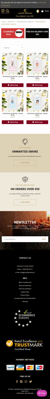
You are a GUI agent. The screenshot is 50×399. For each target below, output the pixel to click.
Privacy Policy (25, 295)
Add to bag (14, 85)
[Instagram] (26, 381)
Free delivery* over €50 (25, 16)
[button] (12, 47)
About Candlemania (25, 282)
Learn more (42, 2)
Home (3, 22)
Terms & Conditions (25, 289)
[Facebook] (17, 381)
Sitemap (25, 301)
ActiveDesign (29, 393)
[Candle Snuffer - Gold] (19, 33)
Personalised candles (25, 22)
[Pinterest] (21, 381)
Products (11, 22)
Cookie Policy (25, 292)
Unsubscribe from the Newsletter (25, 298)
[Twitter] (30, 381)
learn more (25, 163)
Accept (6, 5)
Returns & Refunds (25, 285)
